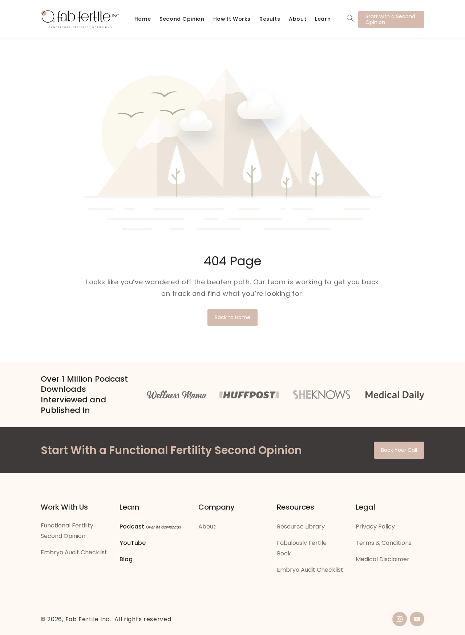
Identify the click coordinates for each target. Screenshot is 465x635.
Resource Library (301, 526)
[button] (350, 18)
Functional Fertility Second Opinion (67, 530)
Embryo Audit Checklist (74, 552)
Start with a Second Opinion (390, 19)
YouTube (133, 543)
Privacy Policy (375, 526)
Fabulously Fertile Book (302, 548)
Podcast (132, 526)
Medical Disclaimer (382, 559)
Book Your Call (399, 450)
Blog (126, 559)
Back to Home (232, 317)
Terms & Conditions (384, 543)
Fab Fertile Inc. (88, 619)
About (207, 526)
